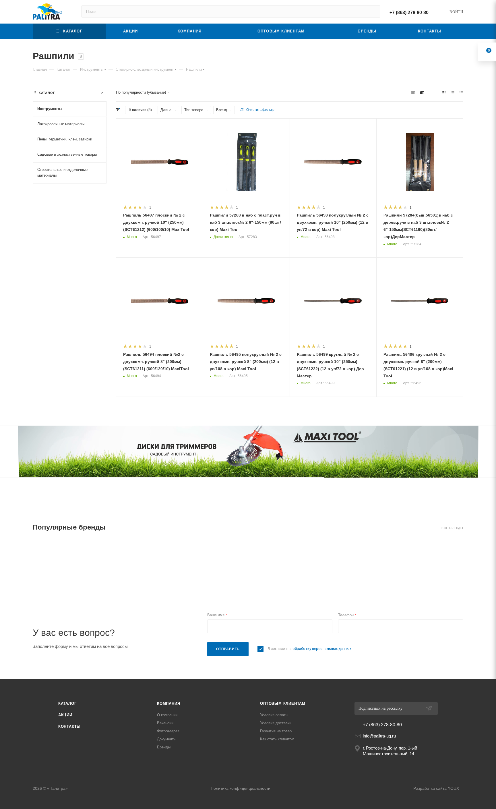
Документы (166, 739)
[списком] (452, 92)
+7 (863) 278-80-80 (409, 12)
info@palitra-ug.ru (379, 735)
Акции (65, 715)
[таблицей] (461, 92)
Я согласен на (309, 648)
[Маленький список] (413, 92)
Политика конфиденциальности (240, 788)
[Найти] (373, 11)
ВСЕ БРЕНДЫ (452, 528)
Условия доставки (275, 723)
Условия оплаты (274, 715)
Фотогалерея (168, 731)
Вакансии (165, 723)
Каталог (67, 703)
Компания (168, 703)
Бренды (163, 747)
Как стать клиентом (277, 739)
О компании (167, 715)
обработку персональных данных (321, 648)
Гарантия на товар (276, 731)
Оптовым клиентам (282, 703)
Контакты (69, 726)
